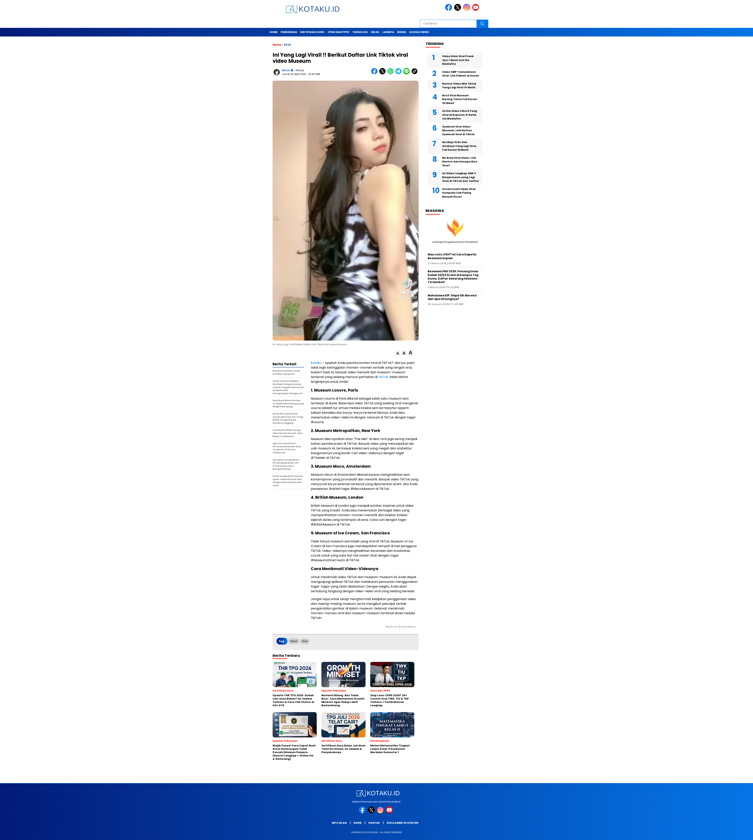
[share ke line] (407, 73)
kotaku (316, 363)
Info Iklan (339, 823)
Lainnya (388, 32)
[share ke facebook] (375, 73)
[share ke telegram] (399, 73)
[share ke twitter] (383, 73)
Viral (287, 45)
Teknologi (360, 32)
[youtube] (476, 9)
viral (304, 641)
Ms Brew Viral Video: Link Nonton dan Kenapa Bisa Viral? (459, 161)
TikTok (383, 377)
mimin (286, 70)
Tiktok (293, 641)
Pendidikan (289, 32)
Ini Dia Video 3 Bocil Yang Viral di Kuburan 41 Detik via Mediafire (459, 114)
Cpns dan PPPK (338, 32)
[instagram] (467, 9)
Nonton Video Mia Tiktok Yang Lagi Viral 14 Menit (459, 85)
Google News (419, 32)
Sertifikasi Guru (312, 32)
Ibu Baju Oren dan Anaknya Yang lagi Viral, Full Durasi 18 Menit (459, 146)
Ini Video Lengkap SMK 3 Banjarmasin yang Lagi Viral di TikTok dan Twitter (460, 177)
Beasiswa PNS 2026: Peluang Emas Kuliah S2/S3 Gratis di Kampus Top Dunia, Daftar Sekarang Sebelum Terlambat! (453, 276)
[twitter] (458, 9)
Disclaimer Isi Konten (402, 823)
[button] (397, 353)
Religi (375, 32)
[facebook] (449, 9)
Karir (358, 823)
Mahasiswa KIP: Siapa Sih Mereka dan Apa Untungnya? (452, 297)
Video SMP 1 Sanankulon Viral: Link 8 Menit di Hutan (460, 74)
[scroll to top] (727, 834)
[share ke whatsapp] (391, 73)
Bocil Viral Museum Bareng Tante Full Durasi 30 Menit (459, 99)
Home (273, 32)
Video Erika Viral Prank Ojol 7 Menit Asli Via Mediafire (458, 60)
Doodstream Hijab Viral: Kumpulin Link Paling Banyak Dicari (459, 193)
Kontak (374, 823)
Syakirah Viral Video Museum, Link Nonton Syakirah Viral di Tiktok (458, 130)
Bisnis (401, 32)
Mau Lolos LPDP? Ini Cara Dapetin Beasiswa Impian (452, 256)
